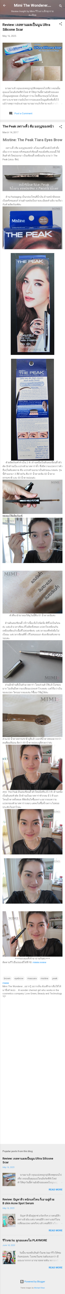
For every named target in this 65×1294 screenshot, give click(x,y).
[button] (60, 24)
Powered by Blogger (34, 1281)
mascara (32, 978)
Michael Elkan (39, 1288)
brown (7, 978)
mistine (44, 978)
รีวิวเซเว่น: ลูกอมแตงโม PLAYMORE (25, 1240)
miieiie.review (39, 962)
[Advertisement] (32, 1106)
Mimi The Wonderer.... (32, 5)
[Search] (60, 6)
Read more (55, 1189)
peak (54, 978)
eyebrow (19, 978)
